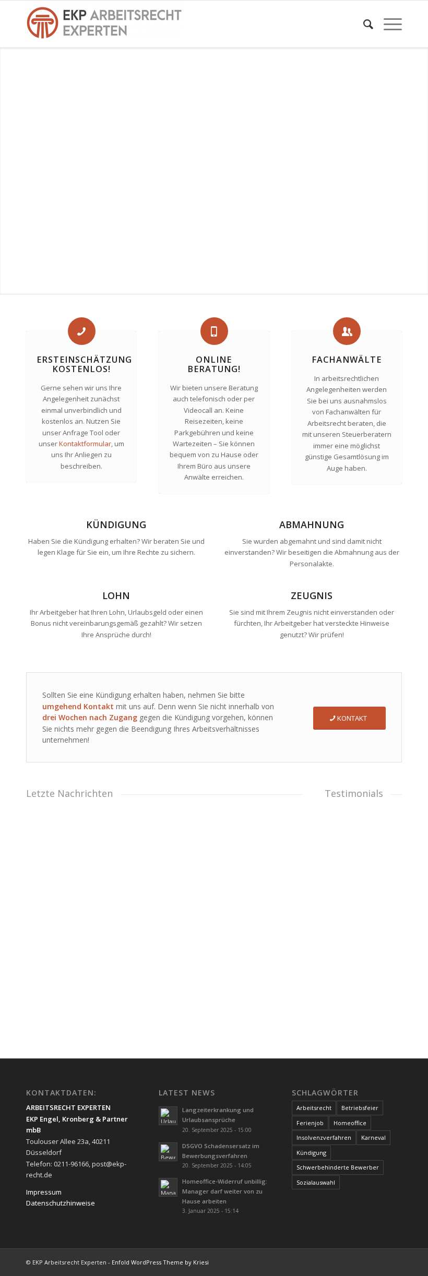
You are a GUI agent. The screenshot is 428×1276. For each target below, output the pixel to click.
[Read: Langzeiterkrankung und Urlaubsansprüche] (168, 1115)
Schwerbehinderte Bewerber (337, 1167)
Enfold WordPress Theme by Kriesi (160, 1262)
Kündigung (311, 1152)
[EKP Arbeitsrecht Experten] (104, 24)
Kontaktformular (85, 443)
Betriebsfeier (359, 1108)
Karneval (373, 1137)
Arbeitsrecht (313, 1108)
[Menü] (387, 24)
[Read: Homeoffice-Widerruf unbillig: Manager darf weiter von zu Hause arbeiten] (168, 1187)
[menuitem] (363, 24)
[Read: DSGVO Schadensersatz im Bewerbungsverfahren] (168, 1151)
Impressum (44, 1192)
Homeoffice (350, 1123)
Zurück (41, 876)
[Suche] (363, 24)
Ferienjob (310, 1123)
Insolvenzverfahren (323, 1137)
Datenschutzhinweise (60, 1203)
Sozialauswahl (315, 1182)
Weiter (286, 876)
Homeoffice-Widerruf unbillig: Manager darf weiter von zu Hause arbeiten (224, 1191)
